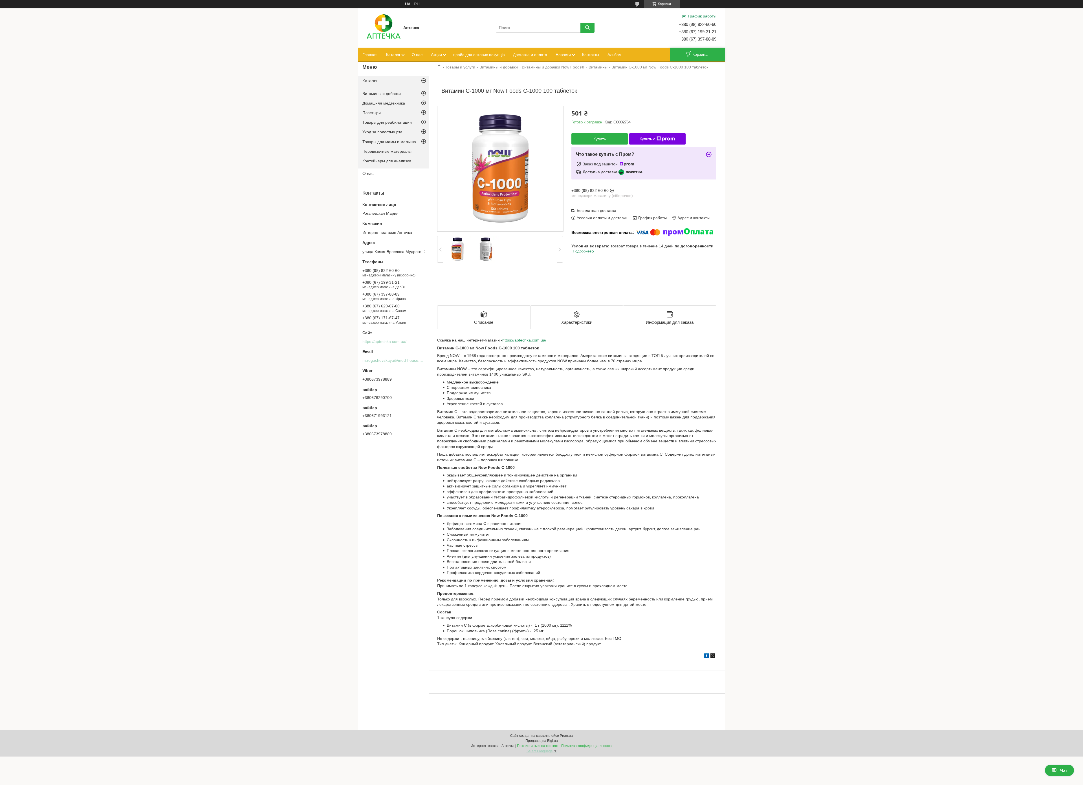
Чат (1063, 770)
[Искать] (587, 28)
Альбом (614, 54)
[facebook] (706, 656)
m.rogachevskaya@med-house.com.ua (397, 360)
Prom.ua (566, 736)
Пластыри (371, 112)
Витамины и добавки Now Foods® (553, 67)
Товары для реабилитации (387, 122)
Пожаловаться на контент (538, 746)
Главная (370, 54)
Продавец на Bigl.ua (541, 741)
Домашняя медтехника (383, 103)
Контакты (590, 54)
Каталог (393, 54)
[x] (712, 656)
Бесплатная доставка (596, 210)
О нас (417, 54)
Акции (436, 54)
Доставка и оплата (530, 54)
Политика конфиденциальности (587, 746)
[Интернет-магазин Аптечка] (383, 27)
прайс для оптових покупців (479, 54)
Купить (599, 139)
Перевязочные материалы (386, 151)
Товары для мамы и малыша (389, 141)
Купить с (647, 139)
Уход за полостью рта (382, 132)
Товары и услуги (460, 67)
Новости (563, 54)
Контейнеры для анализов (386, 161)
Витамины (598, 67)
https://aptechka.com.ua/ (524, 340)
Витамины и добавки (498, 67)
